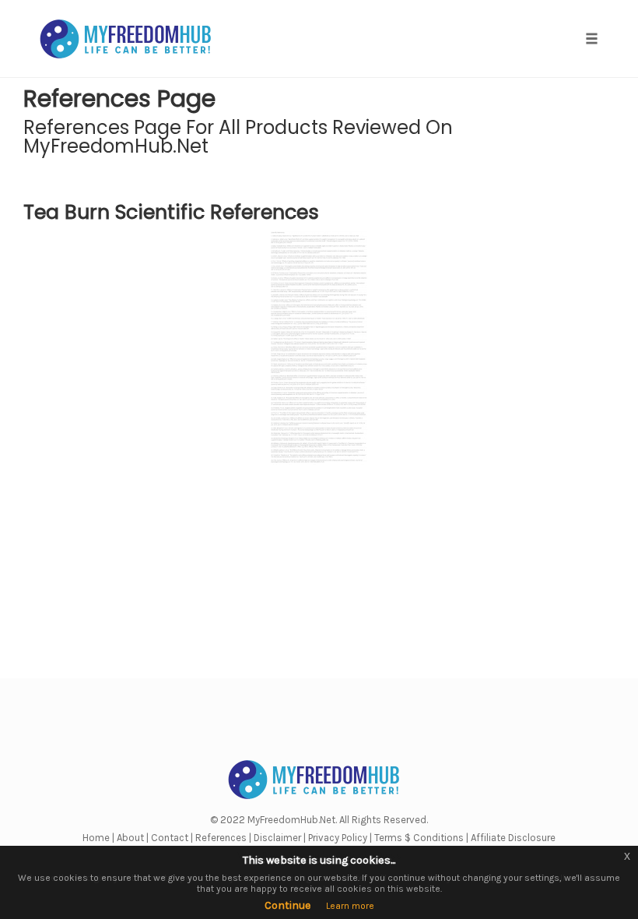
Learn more (350, 905)
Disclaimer (277, 837)
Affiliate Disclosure (513, 837)
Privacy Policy (337, 837)
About (130, 837)
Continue (287, 905)
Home (96, 837)
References (221, 837)
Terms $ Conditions (419, 837)
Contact (169, 837)
